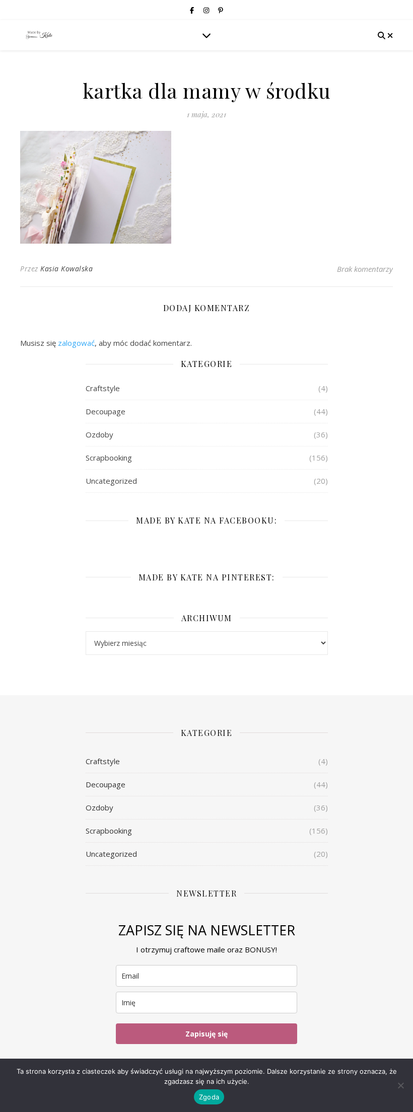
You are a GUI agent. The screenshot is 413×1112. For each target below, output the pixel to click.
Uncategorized (111, 481)
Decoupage (105, 411)
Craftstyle (103, 388)
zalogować (76, 343)
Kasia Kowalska (66, 268)
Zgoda (209, 1097)
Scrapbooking (109, 458)
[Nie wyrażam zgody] (400, 1085)
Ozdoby (99, 434)
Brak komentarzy (365, 269)
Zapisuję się (206, 1034)
